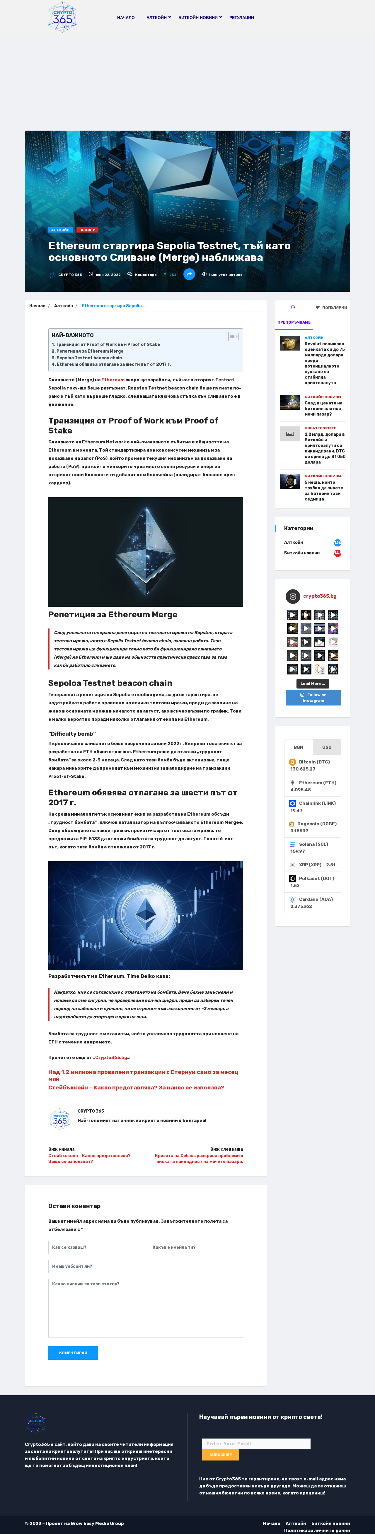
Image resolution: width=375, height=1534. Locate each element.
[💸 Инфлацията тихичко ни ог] (333, 642)
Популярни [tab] (334, 307)
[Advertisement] (187, 78)
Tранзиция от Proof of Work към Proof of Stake (108, 344)
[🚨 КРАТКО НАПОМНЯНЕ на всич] (306, 669)
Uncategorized (321, 428)
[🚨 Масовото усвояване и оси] (292, 628)
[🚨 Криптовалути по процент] (292, 615)
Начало (126, 17)
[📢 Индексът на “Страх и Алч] (319, 642)
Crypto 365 (69, 275)
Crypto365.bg (111, 1057)
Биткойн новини (323, 397)
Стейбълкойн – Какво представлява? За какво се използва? (136, 1087)
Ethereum (113, 379)
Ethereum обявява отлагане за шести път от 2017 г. (114, 364)
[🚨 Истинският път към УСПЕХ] (333, 669)
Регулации (241, 17)
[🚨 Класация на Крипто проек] (292, 669)
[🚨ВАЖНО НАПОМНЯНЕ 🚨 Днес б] (319, 628)
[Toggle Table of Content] (230, 336)
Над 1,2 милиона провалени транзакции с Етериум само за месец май (143, 1075)
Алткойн (60, 230)
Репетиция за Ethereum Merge (90, 351)
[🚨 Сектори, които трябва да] (306, 628)
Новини (87, 230)
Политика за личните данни (317, 1530)
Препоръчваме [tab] (294, 322)
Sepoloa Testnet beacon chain (89, 358)
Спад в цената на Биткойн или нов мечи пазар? (323, 409)
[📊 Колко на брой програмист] (306, 655)
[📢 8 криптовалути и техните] (333, 615)
